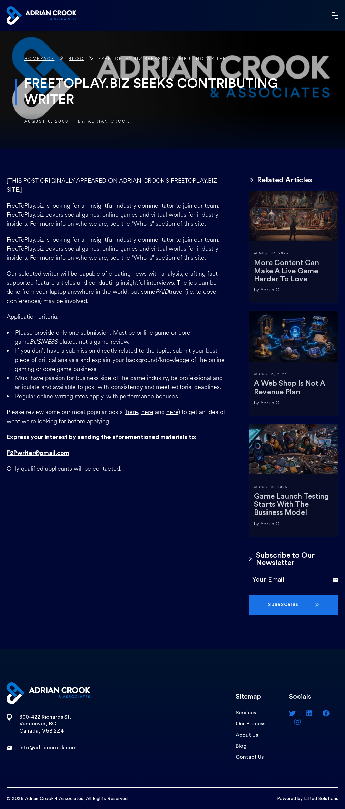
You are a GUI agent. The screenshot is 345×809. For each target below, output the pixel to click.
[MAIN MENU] (335, 15)
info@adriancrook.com (48, 747)
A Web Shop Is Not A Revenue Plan (289, 387)
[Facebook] (326, 713)
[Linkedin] (309, 713)
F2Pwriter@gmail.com (38, 453)
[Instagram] (297, 721)
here (132, 412)
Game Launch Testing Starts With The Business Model (291, 504)
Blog (76, 59)
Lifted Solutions (321, 798)
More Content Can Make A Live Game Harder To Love (286, 271)
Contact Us (250, 757)
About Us (247, 735)
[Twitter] (292, 713)
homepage (39, 59)
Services (246, 712)
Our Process (250, 723)
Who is (143, 223)
